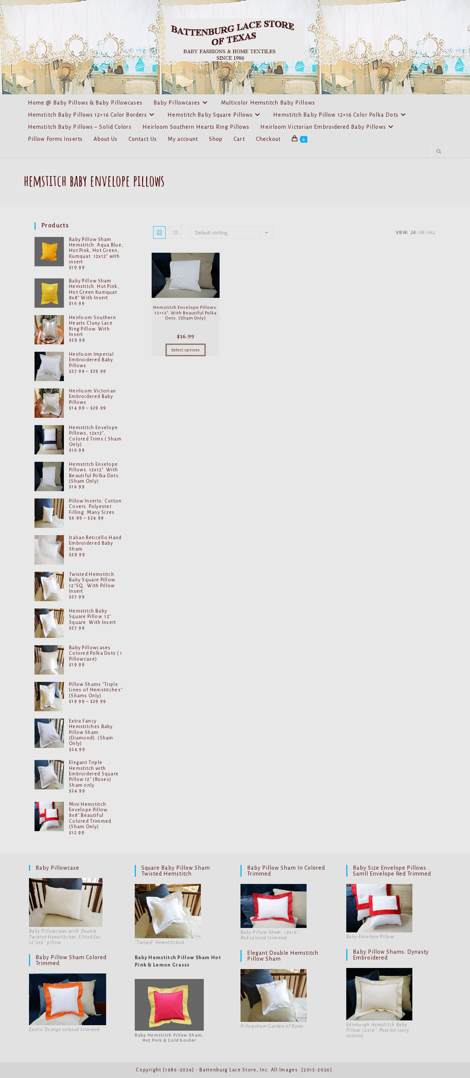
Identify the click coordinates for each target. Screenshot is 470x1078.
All (431, 232)
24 (413, 232)
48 (421, 232)
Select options (185, 350)
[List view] (175, 232)
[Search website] (439, 152)
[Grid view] (159, 232)
